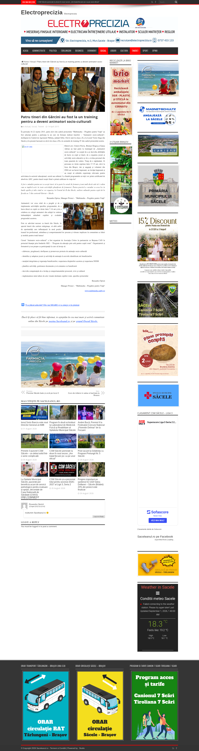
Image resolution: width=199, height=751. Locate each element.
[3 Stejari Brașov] (120, 180)
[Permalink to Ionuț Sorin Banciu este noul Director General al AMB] (34, 419)
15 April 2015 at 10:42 (37, 506)
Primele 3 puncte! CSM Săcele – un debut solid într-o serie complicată (34, 453)
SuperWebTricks (161, 540)
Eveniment (92, 50)
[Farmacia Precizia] (63, 387)
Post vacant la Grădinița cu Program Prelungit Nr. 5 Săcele (91, 453)
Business (79, 50)
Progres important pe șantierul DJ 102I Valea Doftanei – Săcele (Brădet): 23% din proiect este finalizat (91, 484)
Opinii (154, 50)
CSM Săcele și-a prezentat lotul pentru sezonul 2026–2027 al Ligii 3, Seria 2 (62, 482)
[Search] (176, 2)
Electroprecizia (42, 12)
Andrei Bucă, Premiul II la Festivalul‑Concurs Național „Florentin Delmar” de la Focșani (91, 426)
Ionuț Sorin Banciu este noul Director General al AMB (34, 423)
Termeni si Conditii (58, 748)
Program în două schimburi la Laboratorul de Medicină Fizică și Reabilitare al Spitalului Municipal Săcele (62, 426)
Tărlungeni (66, 50)
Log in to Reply (99, 516)
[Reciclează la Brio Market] (120, 101)
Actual (33, 62)
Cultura (124, 50)
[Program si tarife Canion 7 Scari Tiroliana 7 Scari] (154, 705)
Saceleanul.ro (42, 748)
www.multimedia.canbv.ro (95, 290)
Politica (53, 50)
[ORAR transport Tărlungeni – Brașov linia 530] (45, 706)
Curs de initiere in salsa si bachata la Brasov (84, 393)
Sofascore (158, 529)
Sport (145, 50)
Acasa (25, 50)
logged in (36, 526)
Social (103, 50)
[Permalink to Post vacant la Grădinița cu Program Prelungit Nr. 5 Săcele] (91, 447)
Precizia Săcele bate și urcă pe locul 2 (42, 392)
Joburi (113, 50)
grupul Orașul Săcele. (87, 321)
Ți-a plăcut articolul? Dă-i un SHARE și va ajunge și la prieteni (52, 305)
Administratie (38, 50)
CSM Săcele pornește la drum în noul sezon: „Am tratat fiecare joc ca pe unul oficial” (62, 455)
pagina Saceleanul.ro (59, 321)
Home (26, 62)
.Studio (82, 748)
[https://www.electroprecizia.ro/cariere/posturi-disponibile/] (157, 145)
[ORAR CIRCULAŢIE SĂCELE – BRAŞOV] (99, 705)
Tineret (135, 50)
